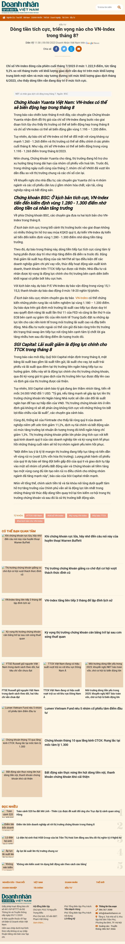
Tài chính (65, 18)
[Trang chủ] (4, 18)
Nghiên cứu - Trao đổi (14, 18)
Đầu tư (72, 18)
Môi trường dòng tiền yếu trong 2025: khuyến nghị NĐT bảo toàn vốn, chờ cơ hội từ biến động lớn (103, 694)
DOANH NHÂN (36, 18)
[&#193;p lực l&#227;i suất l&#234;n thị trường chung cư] (8, 853)
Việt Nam (26, 18)
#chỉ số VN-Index (55, 515)
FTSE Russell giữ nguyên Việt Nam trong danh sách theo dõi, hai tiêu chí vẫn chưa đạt (20, 694)
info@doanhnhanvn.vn (110, 913)
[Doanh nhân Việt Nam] (16, 898)
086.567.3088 (105, 909)
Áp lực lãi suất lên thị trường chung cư (37, 850)
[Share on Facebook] (56, 49)
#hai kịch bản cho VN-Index (30, 521)
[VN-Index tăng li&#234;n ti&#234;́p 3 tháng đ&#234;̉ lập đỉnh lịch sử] (22, 611)
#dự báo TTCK (99, 515)
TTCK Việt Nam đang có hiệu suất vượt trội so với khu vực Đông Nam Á (62, 694)
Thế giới (46, 18)
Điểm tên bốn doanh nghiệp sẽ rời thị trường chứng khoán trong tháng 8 (55, 824)
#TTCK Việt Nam (34, 515)
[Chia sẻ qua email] (79, 49)
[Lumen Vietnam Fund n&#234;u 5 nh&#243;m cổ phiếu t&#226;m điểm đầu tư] (22, 719)
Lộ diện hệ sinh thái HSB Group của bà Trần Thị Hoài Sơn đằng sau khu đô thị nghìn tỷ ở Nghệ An (68, 837)
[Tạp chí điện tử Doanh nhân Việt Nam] (20, 6)
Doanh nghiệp (55, 18)
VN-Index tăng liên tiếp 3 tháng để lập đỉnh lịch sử (78, 600)
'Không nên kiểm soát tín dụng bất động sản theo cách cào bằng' (51, 864)
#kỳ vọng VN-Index (78, 515)
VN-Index (82, 298)
